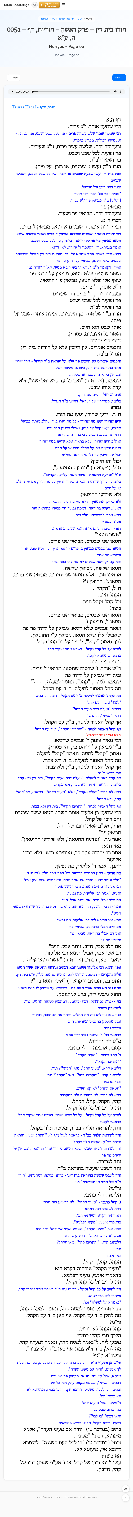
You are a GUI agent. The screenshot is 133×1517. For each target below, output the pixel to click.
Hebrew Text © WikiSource (83, 1497)
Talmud (44, 18)
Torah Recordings (16, 5)
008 (80, 18)
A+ (125, 1489)
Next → (119, 77)
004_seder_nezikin (63, 18)
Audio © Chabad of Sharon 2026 (53, 1497)
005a (89, 18)
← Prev (14, 77)
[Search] (35, 5)
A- (126, 1498)
